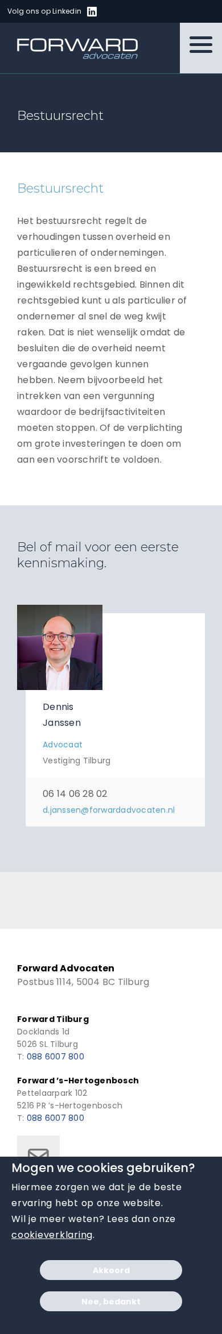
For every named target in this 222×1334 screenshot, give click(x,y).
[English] (128, 12)
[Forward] (70, 48)
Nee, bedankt (111, 1301)
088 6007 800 (55, 1056)
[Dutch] (115, 12)
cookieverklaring (52, 1234)
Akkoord (111, 1270)
